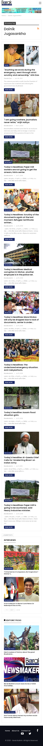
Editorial (8, 680)
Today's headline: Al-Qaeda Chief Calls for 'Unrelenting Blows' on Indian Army (21, 460)
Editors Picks (10, 115)
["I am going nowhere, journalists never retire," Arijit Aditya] (21, 105)
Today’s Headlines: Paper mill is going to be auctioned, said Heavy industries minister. (20, 508)
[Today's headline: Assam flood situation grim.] (21, 398)
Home (7, 731)
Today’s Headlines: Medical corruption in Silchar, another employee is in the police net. (19, 272)
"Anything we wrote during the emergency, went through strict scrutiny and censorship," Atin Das (21, 72)
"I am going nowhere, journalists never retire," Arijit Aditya (20, 121)
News (6, 65)
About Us (15, 731)
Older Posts (8, 535)
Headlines (8, 162)
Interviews (8, 568)
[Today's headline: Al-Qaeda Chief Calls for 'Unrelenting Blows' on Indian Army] (21, 443)
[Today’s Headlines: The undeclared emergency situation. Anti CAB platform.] (21, 350)
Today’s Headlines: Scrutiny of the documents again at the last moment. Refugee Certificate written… (21, 218)
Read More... (9, 90)
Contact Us (25, 731)
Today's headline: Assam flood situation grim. (20, 413)
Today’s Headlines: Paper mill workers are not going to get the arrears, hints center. (20, 170)
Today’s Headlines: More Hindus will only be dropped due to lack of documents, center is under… (21, 320)
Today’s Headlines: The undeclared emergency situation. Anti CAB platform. (21, 367)
